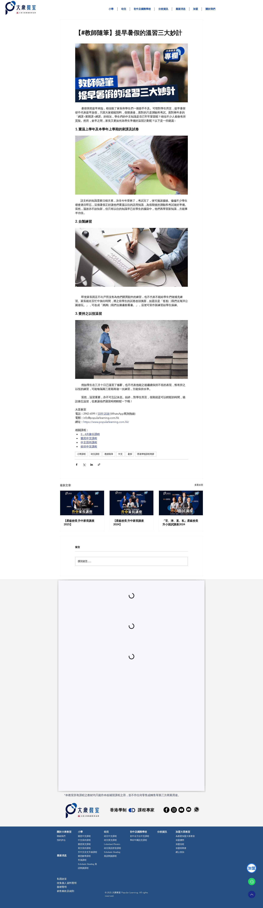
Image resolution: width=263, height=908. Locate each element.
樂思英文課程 (84, 844)
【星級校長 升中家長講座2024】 (128, 522)
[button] (195, 9)
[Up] (251, 894)
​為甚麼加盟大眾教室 (185, 836)
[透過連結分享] (99, 464)
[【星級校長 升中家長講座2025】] (82, 503)
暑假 (130, 454)
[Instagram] (174, 810)
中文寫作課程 (84, 840)
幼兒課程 (95, 454)
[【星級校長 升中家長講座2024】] (132, 503)
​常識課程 (82, 860)
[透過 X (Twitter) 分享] (84, 464)
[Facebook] (166, 810)
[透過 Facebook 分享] (76, 464)
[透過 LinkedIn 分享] (91, 464)
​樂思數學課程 (84, 856)
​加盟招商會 (181, 848)
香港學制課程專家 (145, 454)
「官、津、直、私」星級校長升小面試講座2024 (180, 522)
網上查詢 (180, 852)
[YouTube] (181, 810)
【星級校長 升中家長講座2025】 (79, 522)
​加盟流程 (180, 844)
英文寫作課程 (84, 848)
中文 (120, 454)
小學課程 (81, 454)
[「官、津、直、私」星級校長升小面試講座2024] (181, 503)
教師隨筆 (109, 454)
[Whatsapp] (251, 881)
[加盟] (252, 868)
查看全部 (199, 484)
